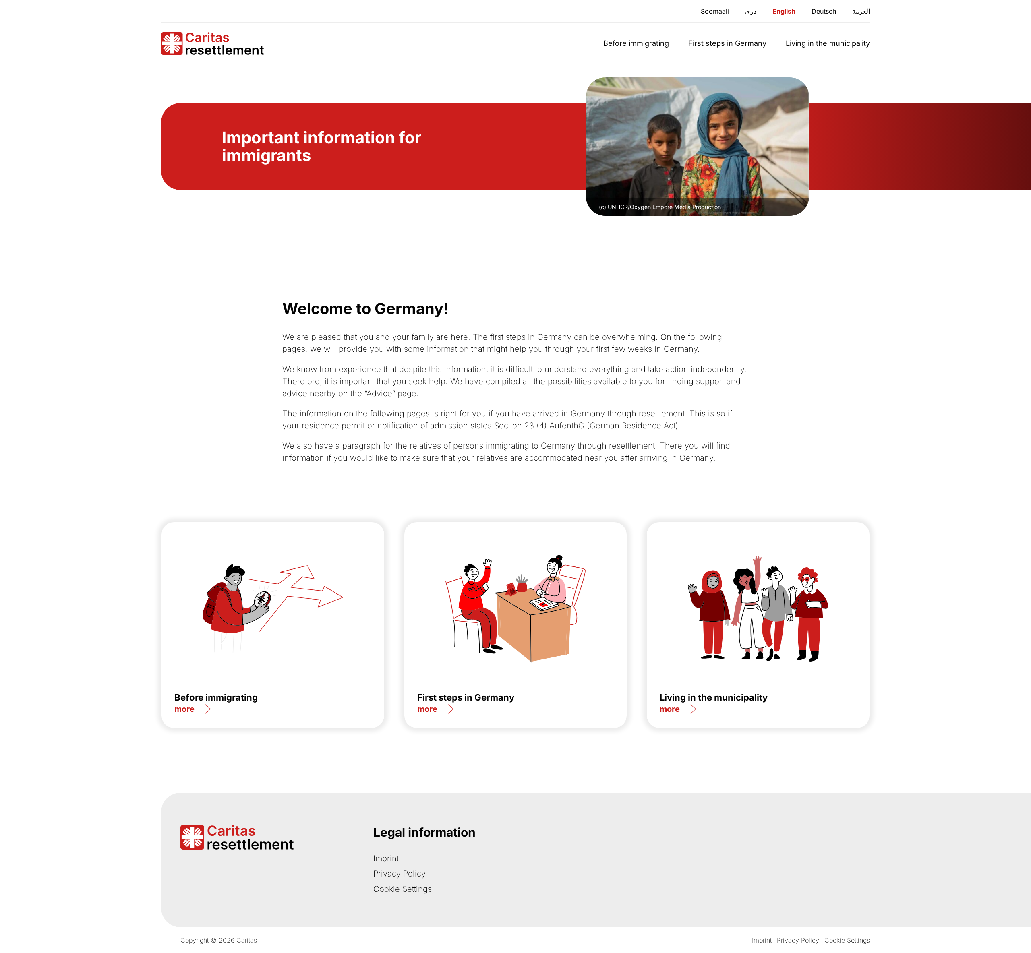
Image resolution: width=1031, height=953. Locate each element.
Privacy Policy (399, 874)
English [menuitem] (783, 11)
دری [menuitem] (750, 11)
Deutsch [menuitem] (824, 11)
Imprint (386, 858)
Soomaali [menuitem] (715, 11)
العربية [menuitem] (861, 11)
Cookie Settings (402, 889)
